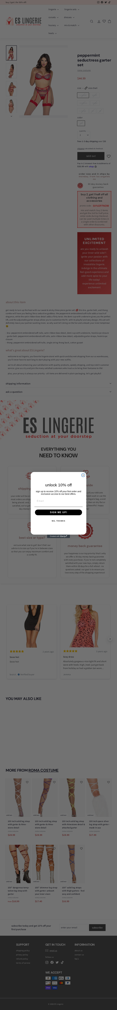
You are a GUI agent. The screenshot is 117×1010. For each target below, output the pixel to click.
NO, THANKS (58, 521)
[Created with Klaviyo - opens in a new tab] (58, 536)
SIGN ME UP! (58, 512)
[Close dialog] (83, 475)
